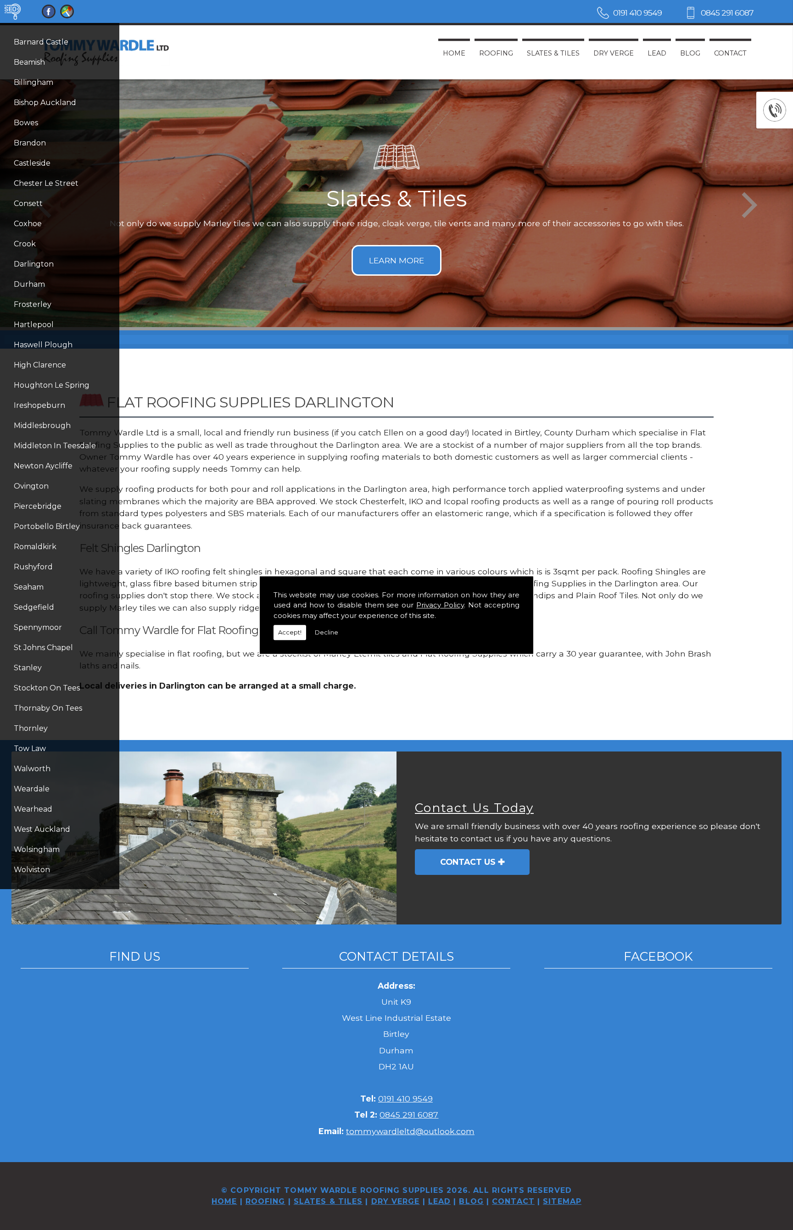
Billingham (33, 82)
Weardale (32, 789)
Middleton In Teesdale (55, 445)
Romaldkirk (35, 546)
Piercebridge (37, 506)
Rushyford (33, 566)
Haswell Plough (43, 344)
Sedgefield (34, 607)
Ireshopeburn (39, 405)
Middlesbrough (42, 425)
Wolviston (32, 869)
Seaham (29, 587)
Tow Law (30, 748)
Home (454, 53)
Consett (28, 203)
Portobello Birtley (47, 526)
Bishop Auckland (45, 102)
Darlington (34, 264)
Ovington (31, 486)
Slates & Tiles (553, 53)
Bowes (26, 122)
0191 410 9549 (637, 12)
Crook (25, 243)
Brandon (30, 143)
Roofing (496, 53)
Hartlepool (34, 324)
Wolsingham (37, 849)
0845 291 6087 (727, 12)
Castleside (32, 163)
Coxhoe (28, 223)
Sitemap (562, 1201)
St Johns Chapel (43, 647)
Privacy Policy (440, 605)
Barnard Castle (41, 42)
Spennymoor (38, 627)
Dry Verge (613, 53)
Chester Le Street (46, 183)
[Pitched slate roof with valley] (203, 838)
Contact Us (468, 862)
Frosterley (32, 304)
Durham (29, 284)
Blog (690, 53)
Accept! (290, 632)
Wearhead (33, 809)
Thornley (31, 728)
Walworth (32, 768)
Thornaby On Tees (48, 708)
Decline (326, 632)
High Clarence (40, 365)
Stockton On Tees (47, 688)
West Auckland (42, 829)
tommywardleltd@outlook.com (410, 1131)
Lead (657, 53)
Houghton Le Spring (51, 385)
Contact (730, 53)
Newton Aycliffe (43, 466)
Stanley (28, 667)
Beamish (29, 62)
